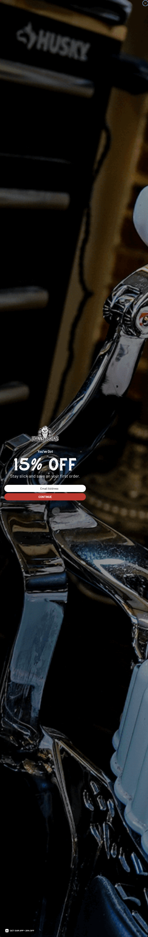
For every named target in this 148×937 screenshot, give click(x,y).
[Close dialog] (145, 3)
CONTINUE (45, 497)
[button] (20, 930)
